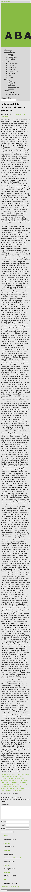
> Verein (10, 81)
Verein (6, 79)
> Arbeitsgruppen (13, 87)
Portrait (6, 61)
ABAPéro (7, 836)
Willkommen (8, 50)
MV (5, 880)
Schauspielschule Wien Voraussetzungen (14, 784)
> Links (10, 75)
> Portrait (11, 65)
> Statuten (11, 89)
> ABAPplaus (12, 67)
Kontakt (6, 91)
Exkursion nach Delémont (12, 858)
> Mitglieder (11, 85)
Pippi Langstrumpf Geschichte (14, 777)
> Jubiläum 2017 (13, 71)
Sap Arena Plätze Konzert (14, 777)
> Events (10, 54)
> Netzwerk (11, 73)
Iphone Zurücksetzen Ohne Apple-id (12, 790)
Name (3, 821)
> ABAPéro (11, 56)
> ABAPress (11, 69)
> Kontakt (11, 93)
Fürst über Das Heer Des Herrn (19, 788)
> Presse (10, 77)
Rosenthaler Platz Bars (8, 775)
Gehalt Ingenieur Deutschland (18, 780)
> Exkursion (11, 60)
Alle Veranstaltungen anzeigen (10, 887)
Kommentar (5, 805)
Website (3, 828)
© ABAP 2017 (4, 890)
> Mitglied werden (13, 95)
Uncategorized (17, 114)
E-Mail (3, 825)
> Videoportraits (13, 63)
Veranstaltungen (9, 52)
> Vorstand (11, 83)
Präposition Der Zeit (7, 786)
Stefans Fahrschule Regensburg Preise (13, 782)
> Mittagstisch (12, 58)
